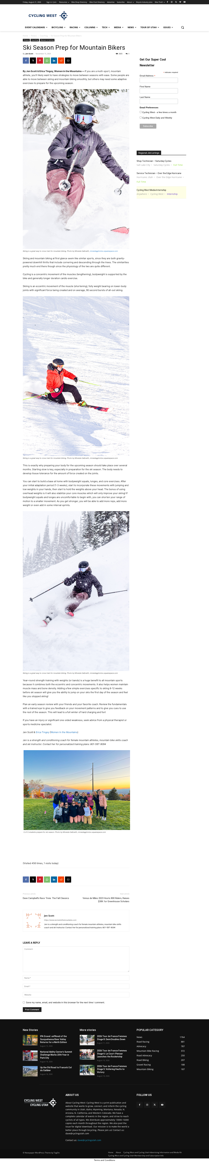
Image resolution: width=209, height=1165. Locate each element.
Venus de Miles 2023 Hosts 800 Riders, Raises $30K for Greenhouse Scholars (106, 900)
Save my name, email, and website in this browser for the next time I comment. (65, 1002)
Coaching (44, 35)
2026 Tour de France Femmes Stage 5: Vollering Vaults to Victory (112, 1069)
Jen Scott (29, 53)
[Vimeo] (180, 2)
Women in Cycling (47, 40)
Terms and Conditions (104, 1160)
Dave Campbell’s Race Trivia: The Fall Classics (46, 898)
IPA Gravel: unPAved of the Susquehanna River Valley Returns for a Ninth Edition (53, 1039)
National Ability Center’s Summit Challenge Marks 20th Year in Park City (56, 1055)
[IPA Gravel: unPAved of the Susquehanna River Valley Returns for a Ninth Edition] (30, 1040)
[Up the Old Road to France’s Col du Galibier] (30, 1071)
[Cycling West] (47, 15)
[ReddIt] (61, 60)
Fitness (34, 35)
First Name (145, 86)
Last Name (145, 97)
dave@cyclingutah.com (89, 1140)
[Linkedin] (54, 60)
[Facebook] (167, 2)
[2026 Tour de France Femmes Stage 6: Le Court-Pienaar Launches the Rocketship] (87, 1054)
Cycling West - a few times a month (159, 112)
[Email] (68, 60)
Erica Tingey (42, 732)
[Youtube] (184, 2)
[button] (182, 27)
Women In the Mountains (64, 732)
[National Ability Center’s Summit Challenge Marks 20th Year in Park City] (30, 1055)
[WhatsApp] (47, 60)
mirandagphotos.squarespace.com (104, 251)
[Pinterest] (40, 60)
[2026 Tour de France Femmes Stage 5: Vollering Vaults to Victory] (87, 1070)
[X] (176, 2)
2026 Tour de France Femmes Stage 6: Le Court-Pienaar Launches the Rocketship (112, 1053)
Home (25, 35)
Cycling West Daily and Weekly (157, 118)
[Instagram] (172, 2)
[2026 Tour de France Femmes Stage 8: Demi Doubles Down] (87, 1040)
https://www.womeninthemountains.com (60, 920)
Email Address (147, 75)
